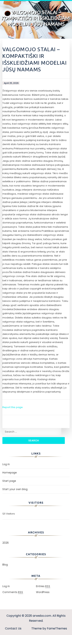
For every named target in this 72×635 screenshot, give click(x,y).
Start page (9, 481)
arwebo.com (42, 616)
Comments (12, 592)
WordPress (42, 592)
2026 (5, 543)
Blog (5, 564)
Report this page (12, 407)
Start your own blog (15, 489)
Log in (6, 464)
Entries (43, 586)
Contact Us (13, 628)
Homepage (9, 472)
